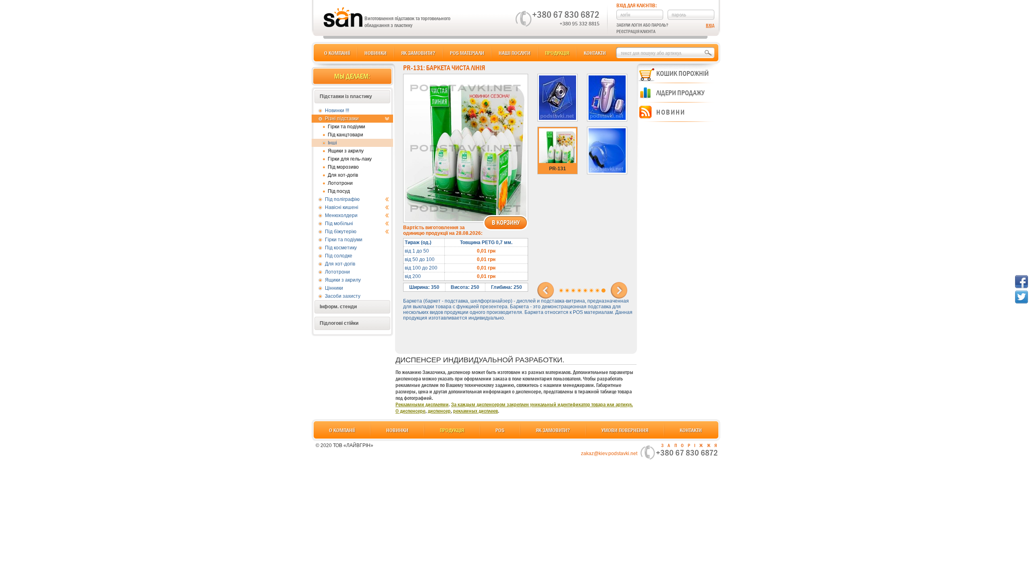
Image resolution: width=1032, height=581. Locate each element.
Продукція (557, 53)
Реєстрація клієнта (635, 31)
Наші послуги (515, 53)
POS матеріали (467, 53)
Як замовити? (418, 53)
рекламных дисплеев (475, 411)
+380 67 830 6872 (565, 14)
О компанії (337, 53)
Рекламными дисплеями (422, 404)
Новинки (375, 53)
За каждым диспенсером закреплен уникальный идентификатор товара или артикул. (542, 404)
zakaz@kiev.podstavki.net (609, 453)
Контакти (595, 53)
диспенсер (439, 411)
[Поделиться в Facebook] (1021, 281)
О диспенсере (410, 411)
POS (499, 430)
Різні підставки (342, 118)
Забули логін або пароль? (642, 25)
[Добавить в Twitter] (1021, 296)
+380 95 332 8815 (579, 23)
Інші (332, 143)
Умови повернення (624, 430)
